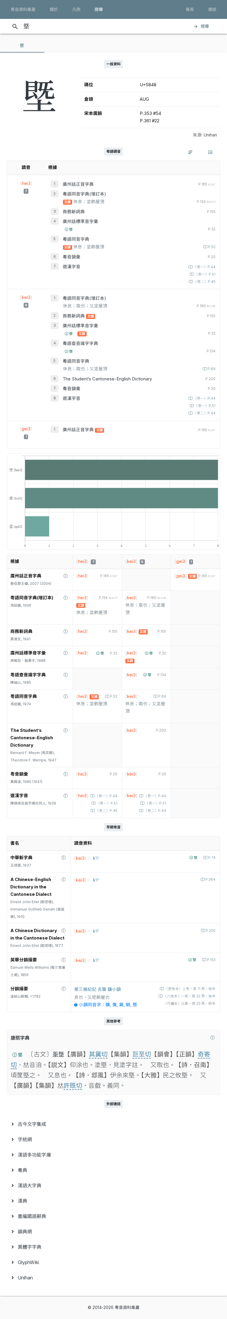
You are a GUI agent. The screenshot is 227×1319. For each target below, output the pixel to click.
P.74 (211, 858)
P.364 (210, 879)
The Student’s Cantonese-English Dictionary (107, 379)
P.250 (210, 931)
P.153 (211, 960)
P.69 (211, 369)
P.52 (211, 247)
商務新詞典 (74, 211)
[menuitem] (113, 1124)
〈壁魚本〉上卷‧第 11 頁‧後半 (190, 989)
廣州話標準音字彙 (80, 221)
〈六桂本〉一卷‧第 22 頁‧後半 (189, 996)
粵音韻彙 (71, 257)
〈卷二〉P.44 (204, 413)
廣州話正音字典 (78, 184)
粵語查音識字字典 (80, 343)
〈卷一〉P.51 (204, 274)
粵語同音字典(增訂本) (84, 194)
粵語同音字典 (76, 239)
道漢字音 (71, 266)
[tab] (22, 45)
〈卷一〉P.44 (204, 267)
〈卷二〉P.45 (204, 282)
